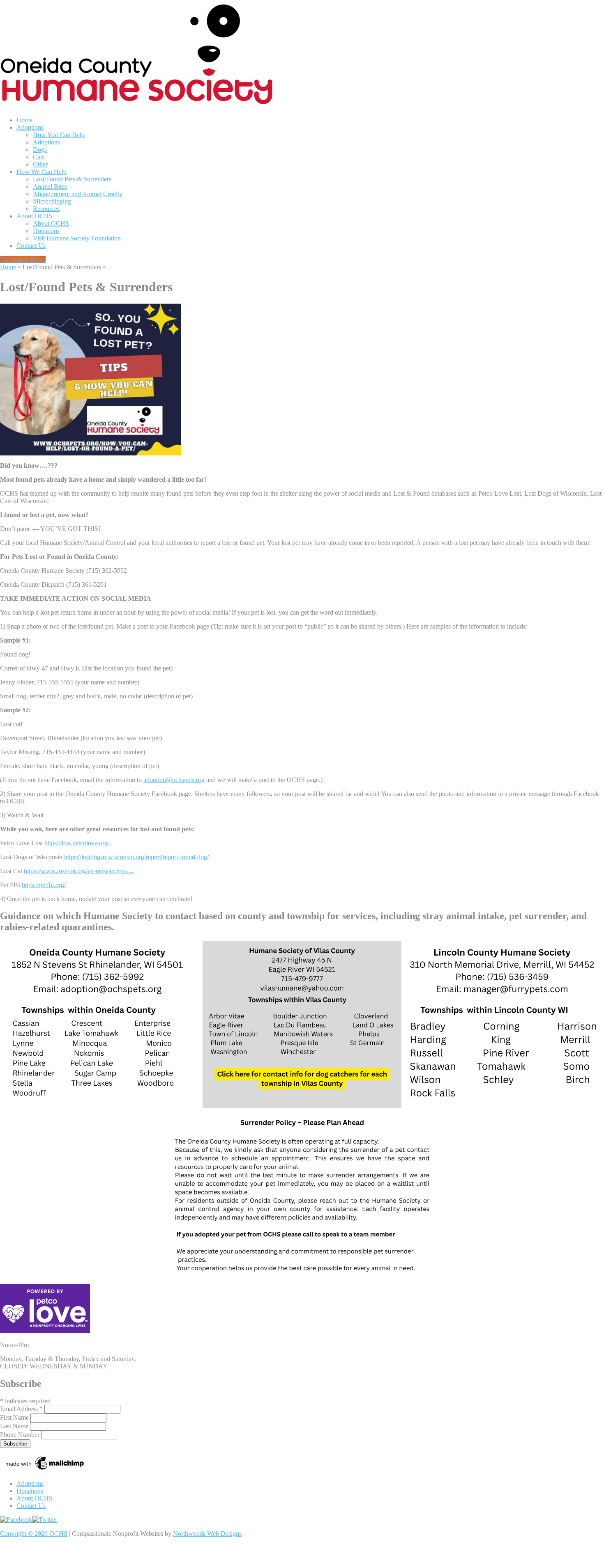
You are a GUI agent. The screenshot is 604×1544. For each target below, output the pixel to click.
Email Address (21, 1408)
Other (40, 164)
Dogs (40, 149)
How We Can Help (41, 171)
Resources (46, 208)
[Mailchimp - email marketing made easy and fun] (45, 1469)
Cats (38, 156)
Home (24, 120)
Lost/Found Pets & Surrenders (72, 179)
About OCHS (34, 216)
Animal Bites (50, 186)
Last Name (15, 1426)
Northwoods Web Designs (207, 1533)
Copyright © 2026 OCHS (33, 1533)
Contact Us (31, 245)
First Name (15, 1417)
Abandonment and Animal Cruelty (77, 193)
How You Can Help (59, 134)
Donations (46, 230)
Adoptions (30, 127)
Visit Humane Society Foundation (77, 238)
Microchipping (52, 201)
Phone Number (20, 1434)
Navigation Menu (23, 259)
